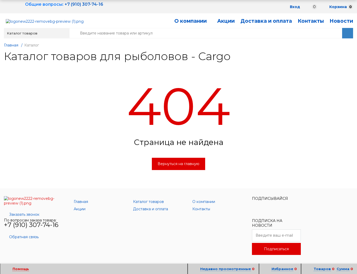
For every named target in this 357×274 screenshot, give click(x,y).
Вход (295, 6)
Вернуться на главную (178, 163)
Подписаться (276, 249)
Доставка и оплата (266, 21)
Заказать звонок (24, 214)
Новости (341, 21)
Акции (226, 21)
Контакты (311, 21)
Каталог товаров (22, 33)
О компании (190, 21)
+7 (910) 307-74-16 (31, 225)
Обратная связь (24, 237)
